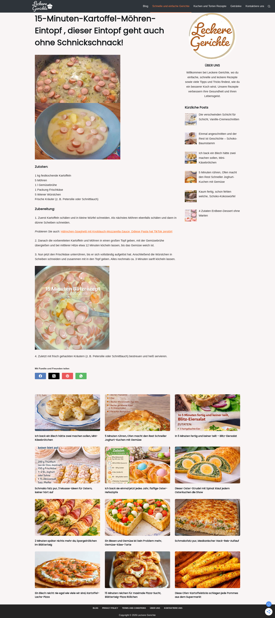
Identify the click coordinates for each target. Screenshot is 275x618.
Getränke (235, 6)
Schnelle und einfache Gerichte (170, 6)
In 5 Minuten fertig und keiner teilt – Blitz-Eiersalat (206, 436)
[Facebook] (40, 376)
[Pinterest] (67, 376)
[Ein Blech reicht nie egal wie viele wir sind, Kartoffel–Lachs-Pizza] (67, 569)
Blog (145, 6)
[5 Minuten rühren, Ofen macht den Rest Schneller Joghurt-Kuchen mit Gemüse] (137, 412)
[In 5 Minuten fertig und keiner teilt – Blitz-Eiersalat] (207, 412)
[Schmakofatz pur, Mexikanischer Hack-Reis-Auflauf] (207, 517)
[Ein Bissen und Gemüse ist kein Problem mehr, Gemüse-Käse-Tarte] (137, 517)
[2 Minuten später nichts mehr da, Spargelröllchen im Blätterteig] (67, 517)
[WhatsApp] (81, 376)
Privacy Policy (110, 608)
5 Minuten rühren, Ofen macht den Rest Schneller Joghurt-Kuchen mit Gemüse (136, 438)
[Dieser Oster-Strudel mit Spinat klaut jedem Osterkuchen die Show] (207, 465)
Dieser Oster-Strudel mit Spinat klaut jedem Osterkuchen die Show (202, 490)
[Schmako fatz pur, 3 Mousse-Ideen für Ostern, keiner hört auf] (67, 465)
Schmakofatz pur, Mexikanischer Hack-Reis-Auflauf (207, 541)
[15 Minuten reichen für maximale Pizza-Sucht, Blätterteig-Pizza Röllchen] (137, 569)
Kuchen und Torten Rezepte (210, 6)
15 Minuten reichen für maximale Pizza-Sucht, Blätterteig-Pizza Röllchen (133, 595)
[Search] (269, 6)
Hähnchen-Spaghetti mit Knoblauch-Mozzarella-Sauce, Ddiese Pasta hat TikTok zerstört (116, 231)
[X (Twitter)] (54, 376)
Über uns (155, 608)
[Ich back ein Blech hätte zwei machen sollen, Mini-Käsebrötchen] (67, 412)
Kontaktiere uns (255, 6)
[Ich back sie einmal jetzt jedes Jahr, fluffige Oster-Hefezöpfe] (137, 465)
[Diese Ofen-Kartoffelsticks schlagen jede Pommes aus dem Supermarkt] (207, 569)
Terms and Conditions (134, 608)
